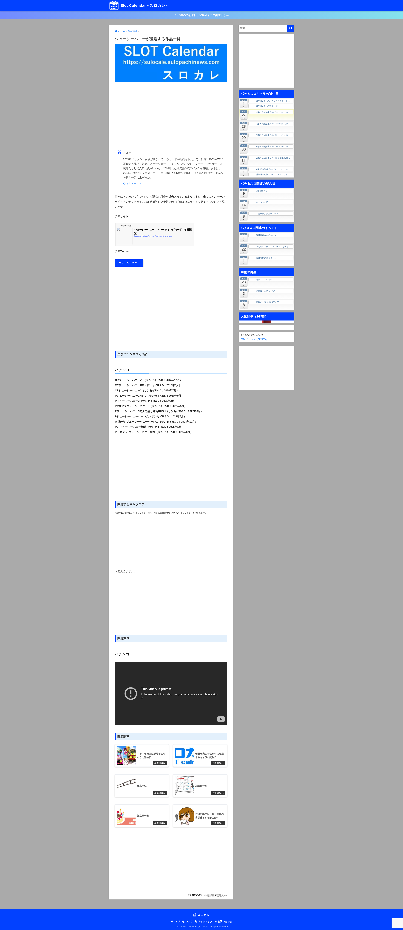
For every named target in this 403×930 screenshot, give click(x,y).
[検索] (290, 28)
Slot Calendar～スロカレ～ (144, 5)
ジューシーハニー (129, 263)
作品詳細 (209, 895)
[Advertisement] (171, 114)
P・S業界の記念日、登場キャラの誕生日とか (201, 15)
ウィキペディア (132, 183)
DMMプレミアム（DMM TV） (253, 339)
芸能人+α (221, 895)
